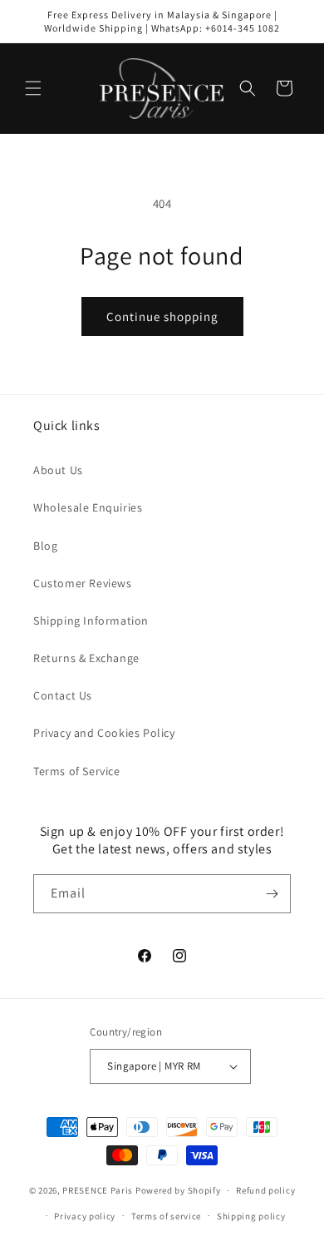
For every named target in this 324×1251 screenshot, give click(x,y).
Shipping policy (251, 1216)
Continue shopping (162, 316)
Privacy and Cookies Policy (104, 732)
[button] (33, 88)
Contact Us (62, 695)
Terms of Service (76, 771)
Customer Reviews (82, 583)
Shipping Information (91, 620)
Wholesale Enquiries (87, 507)
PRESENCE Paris (97, 1190)
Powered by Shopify (178, 1190)
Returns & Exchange (86, 657)
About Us (58, 469)
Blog (45, 545)
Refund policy (265, 1190)
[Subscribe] (271, 893)
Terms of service (166, 1216)
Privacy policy (84, 1216)
